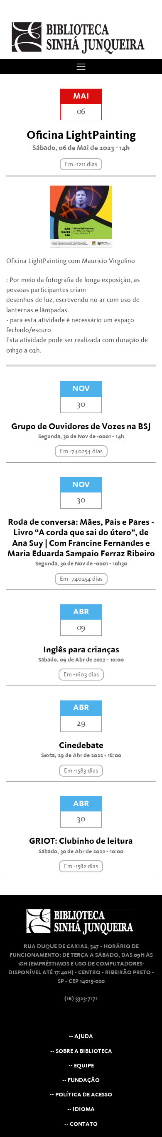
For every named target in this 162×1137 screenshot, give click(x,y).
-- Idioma (81, 1109)
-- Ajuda (81, 1036)
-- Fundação (81, 1080)
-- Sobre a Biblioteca (81, 1051)
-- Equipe (81, 1065)
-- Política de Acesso (81, 1094)
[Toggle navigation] (81, 66)
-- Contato (81, 1124)
